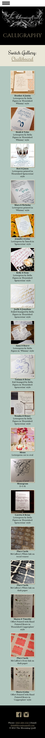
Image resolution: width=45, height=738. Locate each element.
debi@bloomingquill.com (22, 725)
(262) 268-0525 (22, 723)
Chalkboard (22, 58)
